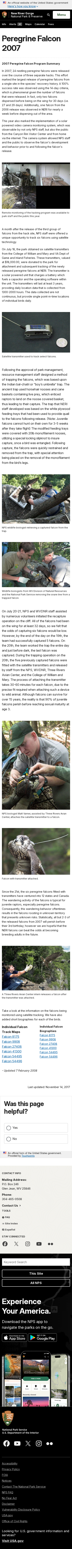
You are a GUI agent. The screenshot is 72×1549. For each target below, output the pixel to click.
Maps (28, 24)
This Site (36, 1273)
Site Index (11, 1223)
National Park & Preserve (27, 15)
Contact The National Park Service (24, 1486)
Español (9, 1229)
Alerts (15, 24)
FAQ (7, 1217)
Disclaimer (8, 1503)
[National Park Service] (4, 15)
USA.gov (7, 1515)
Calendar (40, 24)
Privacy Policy (11, 1469)
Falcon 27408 (12, 1046)
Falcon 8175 (10, 1037)
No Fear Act (9, 1498)
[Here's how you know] (36, 5)
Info (4, 24)
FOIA (5, 1475)
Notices (7, 1480)
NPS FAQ (7, 1492)
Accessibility (9, 1463)
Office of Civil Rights (14, 1521)
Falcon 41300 (12, 1051)
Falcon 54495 (12, 1056)
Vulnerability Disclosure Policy (21, 1509)
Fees (51, 24)
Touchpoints (28, 1155)
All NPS (36, 1283)
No (14, 1139)
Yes (15, 1128)
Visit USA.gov (13, 1541)
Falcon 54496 (12, 1061)
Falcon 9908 (11, 1042)
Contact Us (10, 1205)
